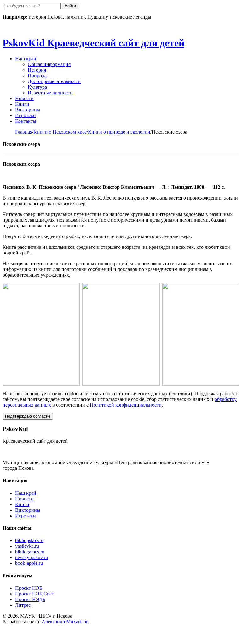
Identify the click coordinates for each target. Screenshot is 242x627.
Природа (37, 75)
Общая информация (49, 64)
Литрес (23, 605)
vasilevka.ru (27, 546)
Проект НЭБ (28, 588)
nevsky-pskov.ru (31, 557)
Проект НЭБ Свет (34, 593)
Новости (24, 98)
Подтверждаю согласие (27, 416)
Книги (22, 104)
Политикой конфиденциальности (126, 405)
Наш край (25, 493)
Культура (37, 87)
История (37, 70)
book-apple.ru (29, 563)
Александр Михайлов (64, 621)
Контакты (25, 121)
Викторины (27, 109)
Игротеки (25, 115)
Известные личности (50, 92)
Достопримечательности (54, 81)
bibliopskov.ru (29, 540)
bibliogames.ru (29, 551)
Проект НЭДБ (30, 599)
